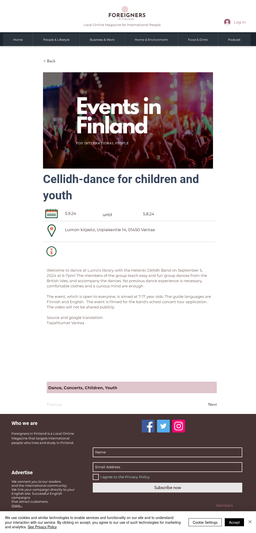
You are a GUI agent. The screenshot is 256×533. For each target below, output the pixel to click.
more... (17, 505)
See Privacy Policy (42, 526)
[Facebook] (148, 426)
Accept (234, 522)
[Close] (250, 522)
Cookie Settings (205, 522)
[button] (59, 61)
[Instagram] (178, 426)
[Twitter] (163, 426)
